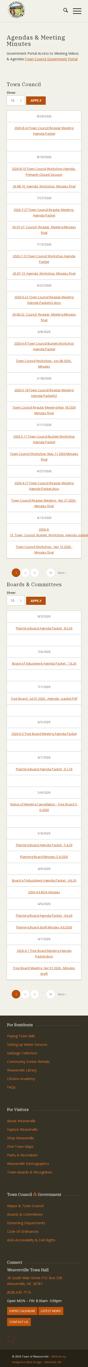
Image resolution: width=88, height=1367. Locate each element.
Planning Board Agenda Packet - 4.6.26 (44, 915)
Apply (36, 101)
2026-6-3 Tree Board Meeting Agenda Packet (44, 733)
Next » (62, 573)
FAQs (11, 1087)
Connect (14, 1262)
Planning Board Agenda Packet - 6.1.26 (44, 769)
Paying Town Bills (21, 1036)
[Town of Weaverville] (36, 10)
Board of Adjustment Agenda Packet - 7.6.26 (44, 663)
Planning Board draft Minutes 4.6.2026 (44, 927)
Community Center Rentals (28, 1061)
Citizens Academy (21, 1078)
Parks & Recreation (22, 1155)
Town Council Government (34, 1194)
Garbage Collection (22, 1053)
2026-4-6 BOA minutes (44, 892)
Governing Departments (26, 1223)
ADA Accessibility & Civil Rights (31, 1240)
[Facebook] (11, 1339)
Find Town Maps (20, 1146)
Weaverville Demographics (28, 1163)
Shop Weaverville (20, 1138)
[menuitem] (63, 11)
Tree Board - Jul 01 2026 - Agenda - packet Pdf (44, 698)
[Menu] (74, 11)
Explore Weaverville (22, 1129)
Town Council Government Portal (51, 59)
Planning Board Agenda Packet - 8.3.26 (44, 628)
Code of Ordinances (23, 1231)
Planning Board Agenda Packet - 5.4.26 (44, 845)
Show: (11, 92)
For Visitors (18, 1109)
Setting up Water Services (27, 1044)
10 (50, 994)
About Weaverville (21, 1121)
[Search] (63, 11)
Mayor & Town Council (25, 1205)
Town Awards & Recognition (30, 1172)
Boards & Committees (25, 1214)
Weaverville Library (22, 1070)
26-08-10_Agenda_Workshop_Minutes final (44, 186)
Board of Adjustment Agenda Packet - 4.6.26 (44, 880)
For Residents (20, 1024)
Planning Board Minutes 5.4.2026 (44, 856)
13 (50, 573)
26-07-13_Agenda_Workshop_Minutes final (44, 273)
